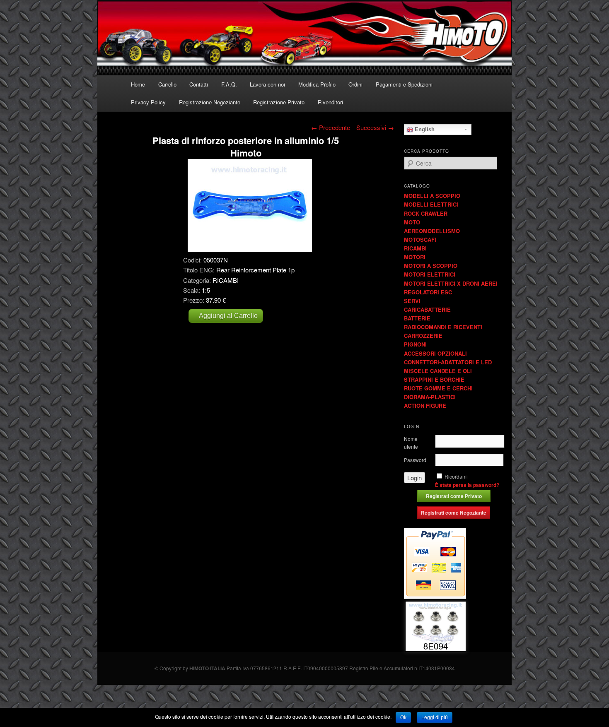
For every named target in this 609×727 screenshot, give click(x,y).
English (424, 129)
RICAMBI (415, 248)
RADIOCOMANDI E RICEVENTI (443, 327)
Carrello (167, 84)
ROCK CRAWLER (425, 213)
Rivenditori (330, 102)
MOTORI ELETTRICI (429, 274)
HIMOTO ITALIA (207, 668)
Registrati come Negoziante (453, 512)
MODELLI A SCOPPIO (432, 196)
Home (138, 84)
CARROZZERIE (423, 335)
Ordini (355, 84)
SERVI (412, 301)
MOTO (412, 222)
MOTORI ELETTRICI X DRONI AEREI (451, 283)
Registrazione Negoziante (209, 102)
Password (415, 459)
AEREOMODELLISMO (432, 231)
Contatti (198, 84)
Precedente (330, 127)
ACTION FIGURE (425, 405)
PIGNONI (415, 344)
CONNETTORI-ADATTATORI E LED (448, 362)
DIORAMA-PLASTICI (430, 397)
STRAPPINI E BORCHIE (434, 379)
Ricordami (456, 476)
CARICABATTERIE (427, 309)
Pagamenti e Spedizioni (404, 84)
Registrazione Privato (278, 102)
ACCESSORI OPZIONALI (435, 353)
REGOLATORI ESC (428, 292)
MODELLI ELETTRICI (431, 204)
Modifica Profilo (317, 84)
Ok (403, 717)
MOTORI (414, 257)
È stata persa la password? (467, 485)
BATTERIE (417, 318)
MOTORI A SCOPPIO (430, 266)
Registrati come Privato (454, 496)
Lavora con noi (267, 84)
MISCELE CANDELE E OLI (438, 371)
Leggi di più (434, 717)
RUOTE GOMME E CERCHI (438, 388)
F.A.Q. (229, 84)
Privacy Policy (148, 102)
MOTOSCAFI (420, 239)
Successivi (375, 127)
